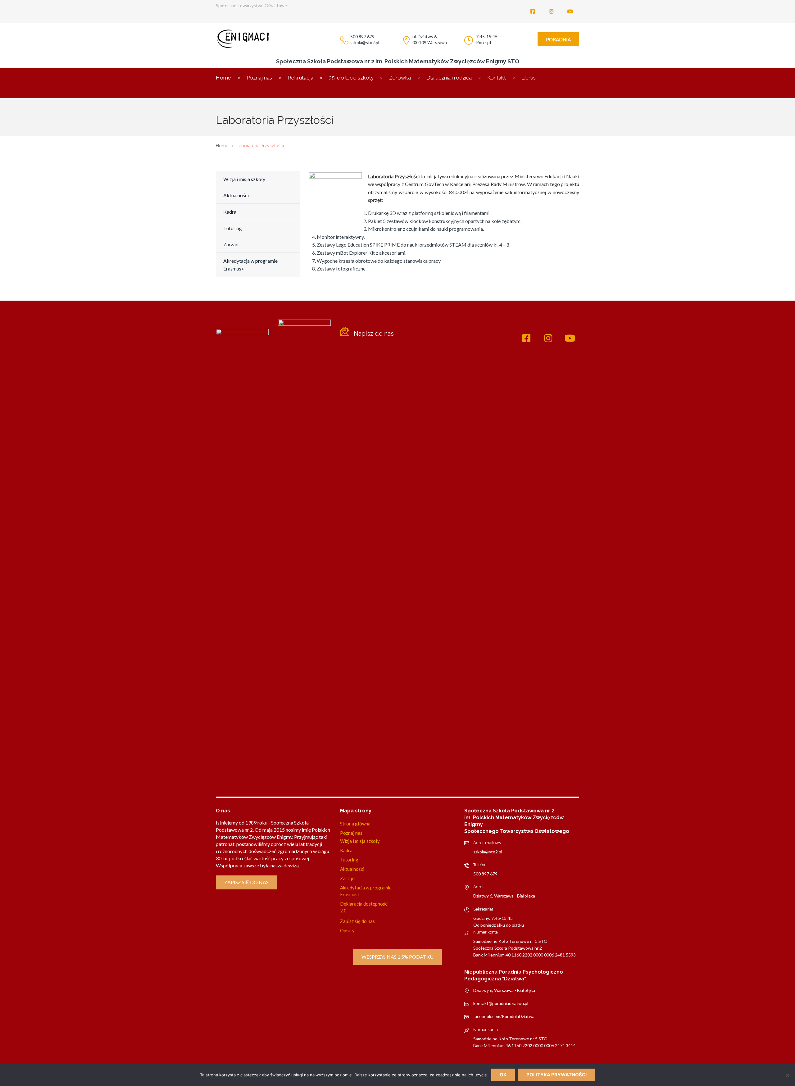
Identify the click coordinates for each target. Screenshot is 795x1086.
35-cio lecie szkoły (351, 78)
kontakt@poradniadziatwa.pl (500, 1003)
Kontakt (496, 78)
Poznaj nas (259, 78)
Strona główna (355, 823)
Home (223, 78)
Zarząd (230, 244)
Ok (503, 1075)
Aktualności (236, 195)
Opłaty (347, 930)
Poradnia (558, 39)
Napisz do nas (374, 333)
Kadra (229, 212)
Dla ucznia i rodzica (449, 78)
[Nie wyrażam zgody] (787, 1075)
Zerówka (400, 78)
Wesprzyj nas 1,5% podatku (397, 957)
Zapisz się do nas (246, 882)
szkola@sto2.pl (487, 851)
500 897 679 (485, 873)
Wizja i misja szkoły (244, 179)
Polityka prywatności (556, 1075)
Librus (528, 78)
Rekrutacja (300, 78)
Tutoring (232, 228)
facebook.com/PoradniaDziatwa (503, 1016)
